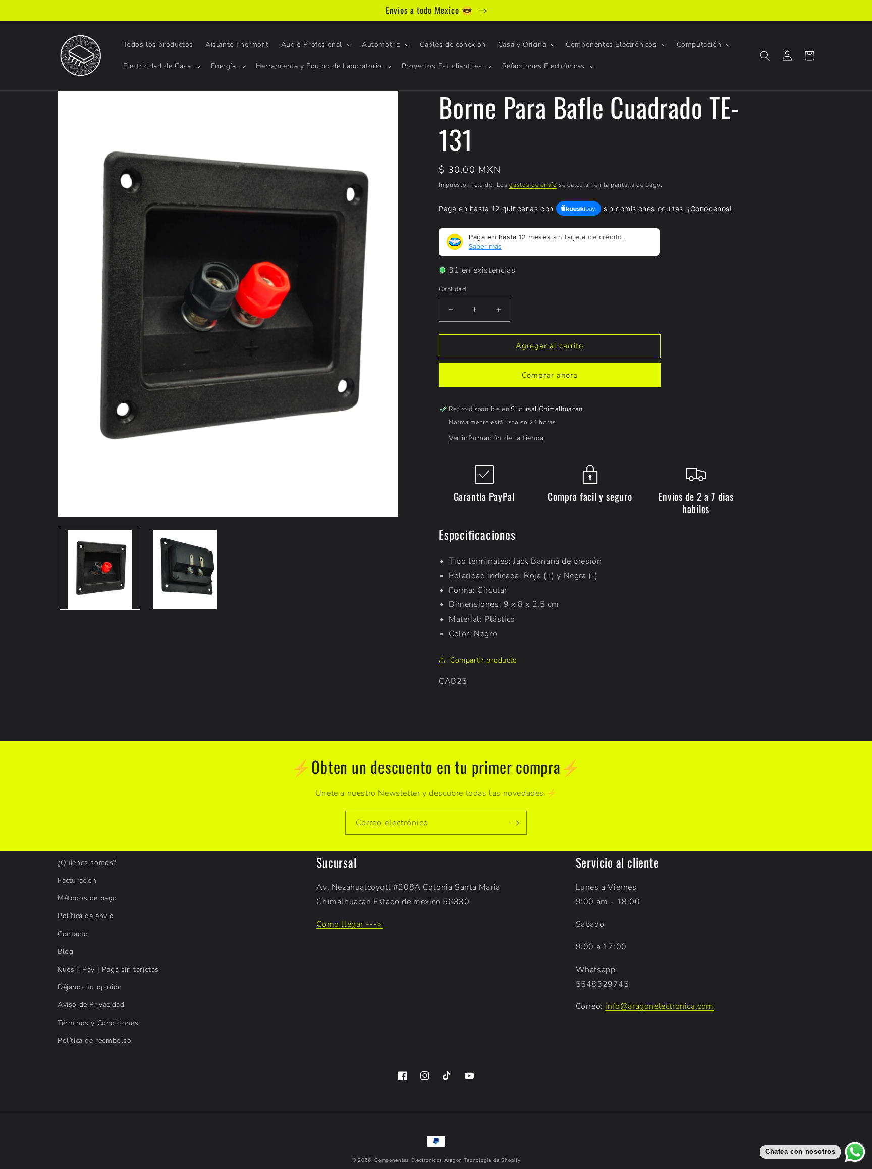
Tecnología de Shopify (492, 1160)
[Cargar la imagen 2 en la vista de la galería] (185, 569)
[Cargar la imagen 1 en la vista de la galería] (100, 569)
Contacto (73, 934)
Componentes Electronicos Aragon (418, 1160)
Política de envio (86, 916)
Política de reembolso (95, 1040)
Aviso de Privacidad (91, 1004)
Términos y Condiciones (98, 1023)
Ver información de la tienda (496, 438)
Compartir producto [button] (483, 660)
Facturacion (77, 880)
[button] (315, 45)
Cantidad (452, 289)
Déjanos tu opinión (90, 987)
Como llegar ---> (349, 924)
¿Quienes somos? (87, 863)
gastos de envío (533, 185)
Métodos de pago (87, 898)
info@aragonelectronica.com (659, 1006)
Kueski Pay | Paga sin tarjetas (108, 969)
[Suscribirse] (515, 823)
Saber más (485, 246)
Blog (65, 951)
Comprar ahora (550, 375)
